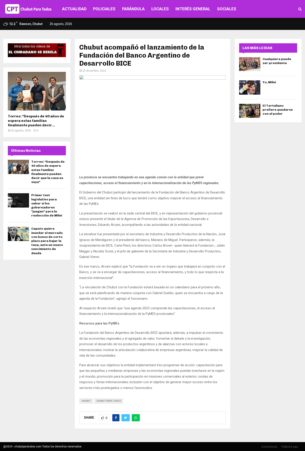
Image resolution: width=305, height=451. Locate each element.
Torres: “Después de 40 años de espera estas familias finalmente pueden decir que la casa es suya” (48, 172)
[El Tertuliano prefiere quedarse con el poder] (249, 111)
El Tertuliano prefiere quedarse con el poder (278, 110)
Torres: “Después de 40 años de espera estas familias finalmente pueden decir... (36, 120)
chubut (86, 401)
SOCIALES (226, 8)
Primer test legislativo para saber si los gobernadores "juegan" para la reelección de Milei (46, 205)
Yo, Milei (269, 82)
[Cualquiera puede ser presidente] (249, 64)
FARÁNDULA (133, 8)
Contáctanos (269, 446)
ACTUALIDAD (74, 8)
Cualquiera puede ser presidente (277, 61)
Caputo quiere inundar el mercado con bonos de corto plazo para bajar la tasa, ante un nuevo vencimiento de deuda (47, 241)
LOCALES (160, 8)
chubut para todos (108, 401)
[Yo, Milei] (249, 87)
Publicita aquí (290, 446)
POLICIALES (104, 8)
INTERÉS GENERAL (192, 8)
